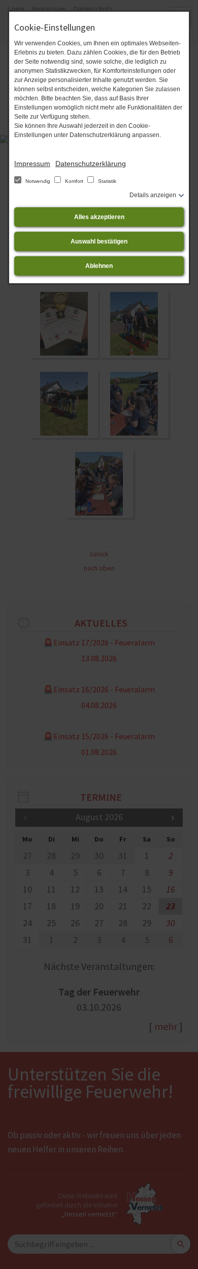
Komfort (74, 181)
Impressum (32, 163)
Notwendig (38, 181)
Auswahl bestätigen (99, 241)
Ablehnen (99, 265)
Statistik (106, 181)
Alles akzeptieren (99, 217)
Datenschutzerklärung (90, 163)
